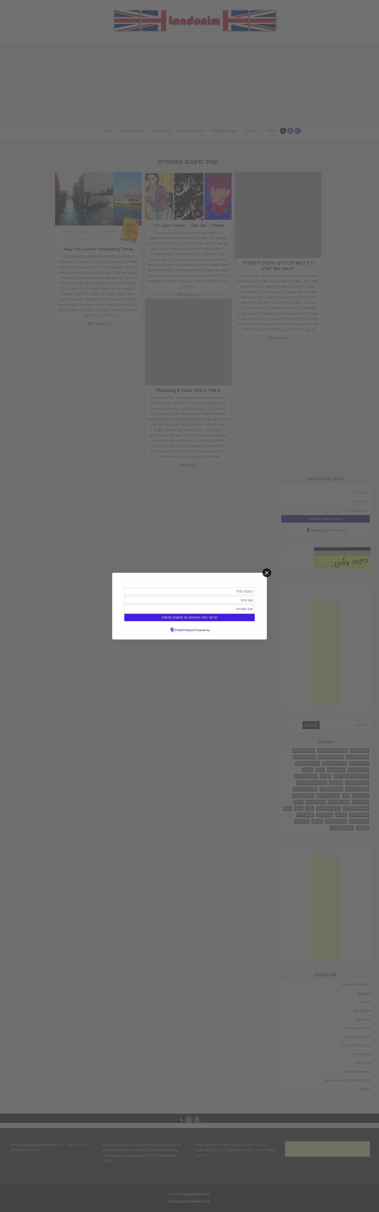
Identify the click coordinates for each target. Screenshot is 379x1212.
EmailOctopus (184, 630)
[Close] (266, 572)
